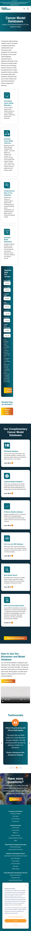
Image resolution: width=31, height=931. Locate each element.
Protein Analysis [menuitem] (15, 859)
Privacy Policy (19, 904)
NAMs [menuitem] (15, 839)
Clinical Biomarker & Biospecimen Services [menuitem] (15, 871)
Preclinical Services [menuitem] (15, 824)
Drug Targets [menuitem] (16, 815)
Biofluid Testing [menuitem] (15, 867)
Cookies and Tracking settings (15, 916)
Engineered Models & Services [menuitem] (15, 836)
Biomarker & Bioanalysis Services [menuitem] (15, 852)
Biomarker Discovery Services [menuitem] (15, 848)
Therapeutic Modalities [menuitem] (15, 812)
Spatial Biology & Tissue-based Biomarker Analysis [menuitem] (15, 854)
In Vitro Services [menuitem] (15, 826)
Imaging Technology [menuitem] (15, 834)
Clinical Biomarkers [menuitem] (15, 876)
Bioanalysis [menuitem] (15, 865)
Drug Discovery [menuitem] (15, 820)
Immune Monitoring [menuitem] (15, 862)
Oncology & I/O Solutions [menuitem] (15, 810)
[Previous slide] (1, 742)
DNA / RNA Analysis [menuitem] (15, 857)
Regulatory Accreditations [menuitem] (15, 873)
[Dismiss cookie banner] (25, 886)
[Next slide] (29, 742)
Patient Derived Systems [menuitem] (15, 845)
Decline (15, 924)
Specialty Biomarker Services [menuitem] (15, 879)
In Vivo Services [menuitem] (15, 829)
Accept (15, 920)
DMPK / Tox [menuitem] (15, 831)
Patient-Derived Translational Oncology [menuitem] (15, 843)
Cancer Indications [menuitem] (15, 817)
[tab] (10, 766)
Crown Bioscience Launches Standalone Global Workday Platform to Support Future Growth (14, 3)
